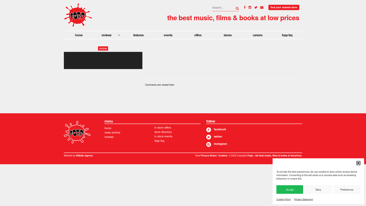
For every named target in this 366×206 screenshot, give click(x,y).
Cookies (222, 155)
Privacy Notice (209, 155)
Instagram (220, 144)
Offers (197, 35)
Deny (318, 189)
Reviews (106, 35)
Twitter (218, 136)
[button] (358, 163)
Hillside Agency (84, 155)
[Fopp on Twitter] (208, 137)
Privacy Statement (303, 199)
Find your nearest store (283, 7)
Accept (290, 189)
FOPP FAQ (287, 35)
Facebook (220, 129)
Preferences (347, 189)
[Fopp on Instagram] (208, 144)
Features (138, 35)
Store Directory (163, 132)
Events (168, 35)
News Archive (112, 132)
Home (79, 35)
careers (257, 35)
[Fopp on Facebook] (208, 129)
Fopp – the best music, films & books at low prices (274, 155)
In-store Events (163, 136)
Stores (228, 35)
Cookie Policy (283, 199)
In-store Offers (162, 127)
